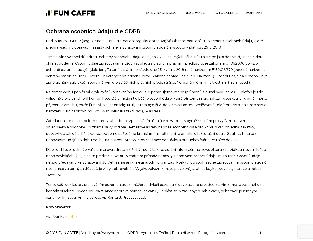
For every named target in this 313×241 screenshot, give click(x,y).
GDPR (132, 233)
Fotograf (205, 233)
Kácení (221, 233)
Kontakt (72, 217)
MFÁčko (162, 233)
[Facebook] (260, 233)
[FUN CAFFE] (71, 13)
